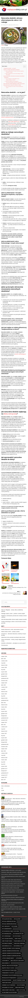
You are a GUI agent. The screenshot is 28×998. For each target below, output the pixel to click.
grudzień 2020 (4, 740)
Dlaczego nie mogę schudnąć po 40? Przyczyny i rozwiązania (13, 883)
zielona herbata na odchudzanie (9, 992)
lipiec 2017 (3, 779)
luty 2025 (3, 696)
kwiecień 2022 (4, 704)
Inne (2, 788)
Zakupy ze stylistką (20, 990)
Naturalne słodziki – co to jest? (10, 68)
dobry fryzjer (18, 938)
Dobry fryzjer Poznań (7, 941)
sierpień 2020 (4, 748)
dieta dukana (14, 926)
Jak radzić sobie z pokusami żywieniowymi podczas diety (12, 902)
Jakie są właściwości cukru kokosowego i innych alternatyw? (14, 74)
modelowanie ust (6, 963)
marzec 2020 (4, 759)
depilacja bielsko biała (7, 918)
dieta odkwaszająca (6, 936)
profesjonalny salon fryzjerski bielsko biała (12, 975)
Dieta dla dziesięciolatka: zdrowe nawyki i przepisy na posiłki (14, 619)
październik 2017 (4, 773)
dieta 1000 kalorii (6, 926)
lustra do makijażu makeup (8, 958)
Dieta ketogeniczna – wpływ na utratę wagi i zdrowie (11, 906)
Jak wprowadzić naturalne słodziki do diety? (12, 85)
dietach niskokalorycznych (7, 117)
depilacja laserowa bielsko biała (9, 923)
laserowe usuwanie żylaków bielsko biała (11, 955)
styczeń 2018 (4, 766)
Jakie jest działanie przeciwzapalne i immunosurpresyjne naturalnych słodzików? (14, 82)
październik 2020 (4, 744)
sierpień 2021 (4, 722)
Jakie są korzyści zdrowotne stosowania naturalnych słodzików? (14, 76)
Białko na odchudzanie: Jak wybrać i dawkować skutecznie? (13, 897)
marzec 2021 (4, 733)
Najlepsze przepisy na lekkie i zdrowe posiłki (10, 887)
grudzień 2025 (4, 674)
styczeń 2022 (4, 711)
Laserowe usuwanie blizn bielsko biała (10, 950)
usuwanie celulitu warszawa (8, 985)
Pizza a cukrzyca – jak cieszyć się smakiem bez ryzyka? (12, 874)
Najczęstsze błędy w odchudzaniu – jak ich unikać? (11, 870)
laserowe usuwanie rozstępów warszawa (11, 953)
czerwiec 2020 (4, 753)
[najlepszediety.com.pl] (14, 5)
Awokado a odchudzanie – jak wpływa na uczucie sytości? (13, 643)
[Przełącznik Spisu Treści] (23, 66)
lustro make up (5, 960)
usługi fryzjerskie (21, 985)
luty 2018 (3, 764)
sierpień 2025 (4, 682)
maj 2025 (3, 689)
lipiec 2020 (3, 751)
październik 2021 (4, 718)
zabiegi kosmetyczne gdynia (8, 990)
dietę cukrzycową (10, 414)
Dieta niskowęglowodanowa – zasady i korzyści (10, 912)
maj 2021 (3, 729)
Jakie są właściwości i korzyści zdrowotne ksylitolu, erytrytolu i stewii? (15, 72)
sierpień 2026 (4, 656)
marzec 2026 (4, 667)
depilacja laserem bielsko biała (9, 921)
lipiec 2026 (3, 658)
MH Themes (22, 996)
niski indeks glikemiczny (13, 121)
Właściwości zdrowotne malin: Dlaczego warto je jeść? (11, 881)
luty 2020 (3, 762)
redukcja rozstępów (6, 980)
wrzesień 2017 (4, 775)
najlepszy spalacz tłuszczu (8, 967)
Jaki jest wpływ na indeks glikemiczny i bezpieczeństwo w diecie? (12, 79)
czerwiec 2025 (4, 687)
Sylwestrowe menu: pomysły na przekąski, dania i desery (13, 637)
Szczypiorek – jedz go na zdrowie (7, 904)
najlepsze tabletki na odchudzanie (10, 965)
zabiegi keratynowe (19, 987)
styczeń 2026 (4, 671)
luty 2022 (3, 709)
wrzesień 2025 (4, 680)
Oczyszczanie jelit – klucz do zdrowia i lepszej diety (15, 808)
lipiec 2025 (3, 685)
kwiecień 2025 (4, 691)
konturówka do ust (18, 945)
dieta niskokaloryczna (18, 933)
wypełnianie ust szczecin (7, 987)
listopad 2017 (4, 770)
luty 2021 (3, 735)
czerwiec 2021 (4, 726)
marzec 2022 (4, 707)
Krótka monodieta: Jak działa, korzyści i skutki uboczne (12, 885)
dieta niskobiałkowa (6, 933)
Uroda (2, 790)
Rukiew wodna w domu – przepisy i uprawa (10, 631)
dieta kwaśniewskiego (7, 928)
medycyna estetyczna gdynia (17, 960)
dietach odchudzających (20, 354)
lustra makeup (19, 958)
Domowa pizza (4, 645)
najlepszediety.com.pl (14, 24)
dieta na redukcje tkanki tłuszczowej (10, 931)
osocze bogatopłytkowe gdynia (9, 970)
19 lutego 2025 (5, 24)
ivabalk (2, 45)
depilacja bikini (17, 918)
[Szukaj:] (14, 602)
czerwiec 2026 (4, 660)
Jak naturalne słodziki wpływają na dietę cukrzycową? (14, 83)
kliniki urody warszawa (19, 943)
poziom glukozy (11, 124)
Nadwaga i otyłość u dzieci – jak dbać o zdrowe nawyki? (13, 613)
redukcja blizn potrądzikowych (9, 977)
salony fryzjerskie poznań (19, 980)
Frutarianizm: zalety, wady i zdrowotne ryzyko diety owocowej (13, 872)
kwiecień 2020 (4, 757)
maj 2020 (3, 755)
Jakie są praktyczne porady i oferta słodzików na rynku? (14, 87)
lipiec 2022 (3, 702)
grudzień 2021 (4, 713)
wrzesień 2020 (4, 746)
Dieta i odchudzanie (5, 786)
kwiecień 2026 (4, 665)
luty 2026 (3, 669)
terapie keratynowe (6, 982)
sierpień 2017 (4, 777)
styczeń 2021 (4, 737)
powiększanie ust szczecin (8, 972)
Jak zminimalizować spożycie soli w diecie (9, 895)
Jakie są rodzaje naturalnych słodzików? (12, 69)
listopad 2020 (4, 742)
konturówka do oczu (7, 945)
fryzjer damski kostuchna (19, 941)
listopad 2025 (4, 676)
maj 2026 (3, 663)
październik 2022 (4, 700)
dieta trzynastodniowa (7, 938)
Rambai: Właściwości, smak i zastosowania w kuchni (12, 629)
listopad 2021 (4, 715)
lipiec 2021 (3, 724)
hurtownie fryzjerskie (7, 943)
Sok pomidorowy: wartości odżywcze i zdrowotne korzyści (12, 890)
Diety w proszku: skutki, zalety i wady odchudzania (11, 879)
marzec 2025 (4, 693)
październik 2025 (4, 678)
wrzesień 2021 (4, 720)
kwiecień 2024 (4, 698)
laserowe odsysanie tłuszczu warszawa (11, 948)
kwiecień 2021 (4, 731)
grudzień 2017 (4, 768)
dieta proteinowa (17, 936)
